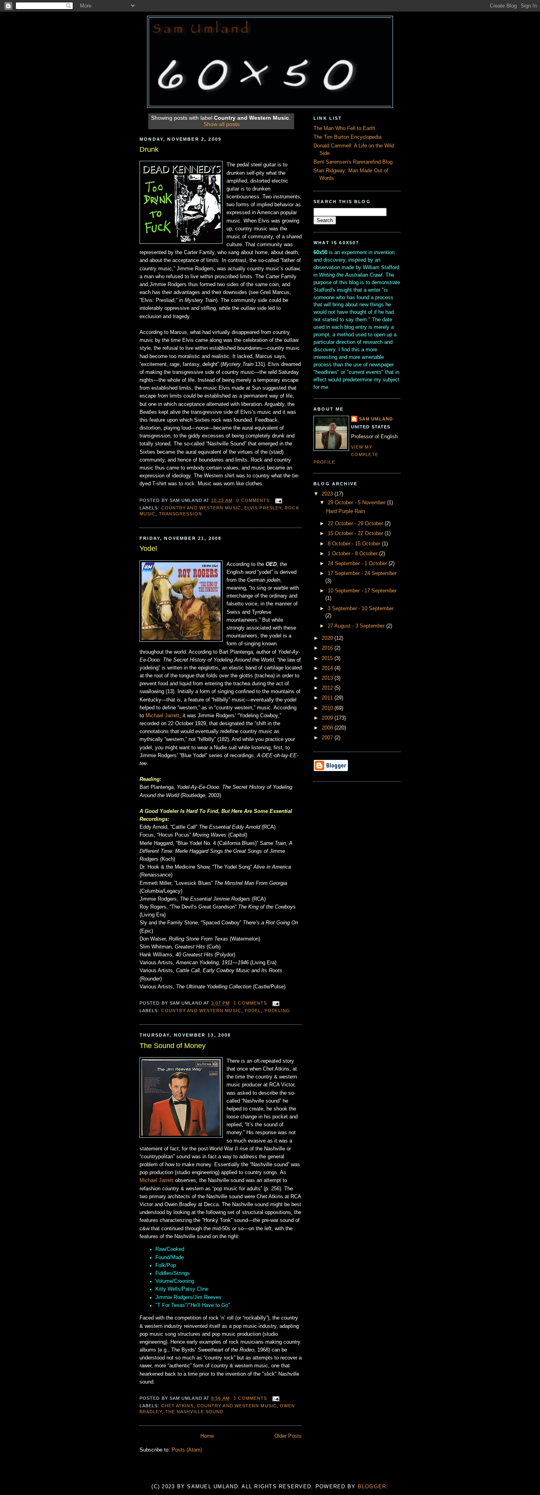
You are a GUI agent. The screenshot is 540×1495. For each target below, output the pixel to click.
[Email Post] (277, 500)
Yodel (148, 548)
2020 (328, 638)
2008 (328, 728)
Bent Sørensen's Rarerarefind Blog (353, 162)
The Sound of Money (173, 1046)
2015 (328, 658)
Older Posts (288, 1436)
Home (207, 1436)
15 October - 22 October (356, 533)
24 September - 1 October (358, 563)
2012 (328, 688)
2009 (328, 718)
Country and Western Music (201, 507)
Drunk (149, 149)
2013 (328, 678)
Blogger (372, 1486)
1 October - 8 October (353, 553)
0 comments (253, 500)
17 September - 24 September (362, 573)
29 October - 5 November (357, 502)
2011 (328, 698)
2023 (328, 494)
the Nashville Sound (194, 1411)
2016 (328, 648)
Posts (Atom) (187, 1450)
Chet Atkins (177, 1405)
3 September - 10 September (361, 608)
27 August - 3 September (357, 626)
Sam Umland (376, 419)
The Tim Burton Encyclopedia (347, 137)
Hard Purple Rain (345, 511)
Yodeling (277, 1010)
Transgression (180, 513)
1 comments (250, 1003)
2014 (328, 668)
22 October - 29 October (356, 523)
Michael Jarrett (162, 715)
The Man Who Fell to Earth (344, 128)
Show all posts (222, 124)
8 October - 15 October (355, 544)
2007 (328, 738)
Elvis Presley (262, 507)
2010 (328, 708)
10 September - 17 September (362, 591)
